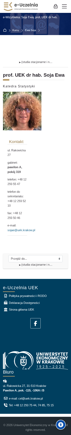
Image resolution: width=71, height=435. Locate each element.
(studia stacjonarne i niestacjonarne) (36, 62)
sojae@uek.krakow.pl (21, 230)
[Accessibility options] (61, 425)
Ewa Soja (30, 30)
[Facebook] (35, 323)
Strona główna (5, 30)
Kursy (15, 30)
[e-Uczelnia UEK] (21, 6)
